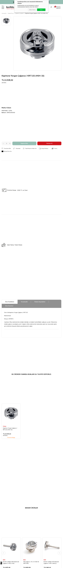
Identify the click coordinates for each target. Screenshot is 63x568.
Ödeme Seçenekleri (39, 302)
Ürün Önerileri (9, 306)
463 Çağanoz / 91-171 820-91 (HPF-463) (31, 562)
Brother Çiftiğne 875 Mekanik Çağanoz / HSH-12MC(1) (51, 562)
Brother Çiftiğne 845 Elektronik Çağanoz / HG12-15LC (11, 562)
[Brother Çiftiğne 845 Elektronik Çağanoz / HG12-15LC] (11, 547)
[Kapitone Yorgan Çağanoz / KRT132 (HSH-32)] (11, 414)
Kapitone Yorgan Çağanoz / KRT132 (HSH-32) (10, 429)
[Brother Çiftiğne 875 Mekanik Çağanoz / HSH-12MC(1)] (51, 547)
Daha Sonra (32, 9)
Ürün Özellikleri (9, 302)
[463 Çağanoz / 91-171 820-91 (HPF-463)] (31, 547)
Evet (41, 9)
